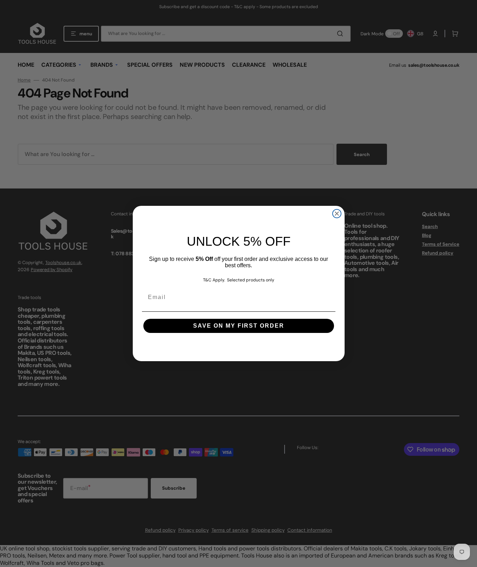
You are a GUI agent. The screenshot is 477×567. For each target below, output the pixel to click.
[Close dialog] (337, 213)
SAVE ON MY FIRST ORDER (238, 326)
